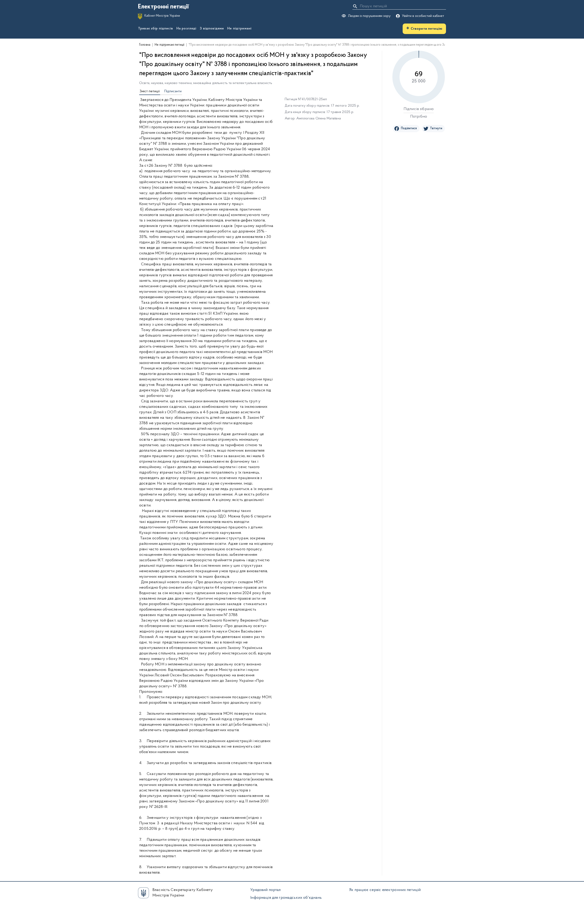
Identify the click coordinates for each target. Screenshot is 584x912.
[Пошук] (355, 6)
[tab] (149, 91)
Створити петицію (424, 28)
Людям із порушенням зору (369, 16)
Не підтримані (239, 28)
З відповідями (212, 28)
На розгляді (186, 28)
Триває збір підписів (155, 28)
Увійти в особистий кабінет (423, 16)
